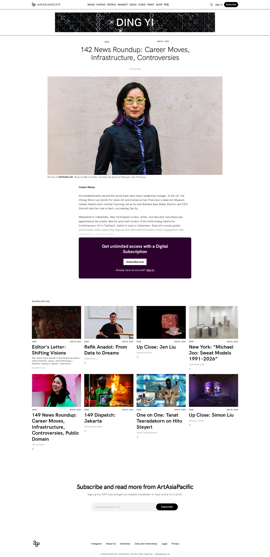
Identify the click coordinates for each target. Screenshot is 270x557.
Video (142, 4)
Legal (164, 543)
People (111, 4)
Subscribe (231, 4)
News (91, 4)
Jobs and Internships (146, 543)
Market (123, 4)
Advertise (125, 543)
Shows (100, 4)
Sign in (218, 4)
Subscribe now (135, 261)
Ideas (133, 4)
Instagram (96, 543)
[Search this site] (211, 4)
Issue (107, 42)
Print (150, 4)
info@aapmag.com (162, 554)
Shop (159, 4)
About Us (111, 543)
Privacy (175, 543)
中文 (166, 4)
